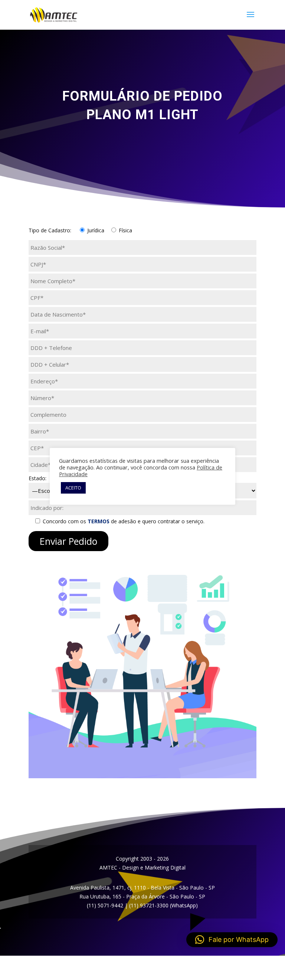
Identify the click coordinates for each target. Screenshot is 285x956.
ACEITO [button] (73, 487)
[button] (232, 939)
